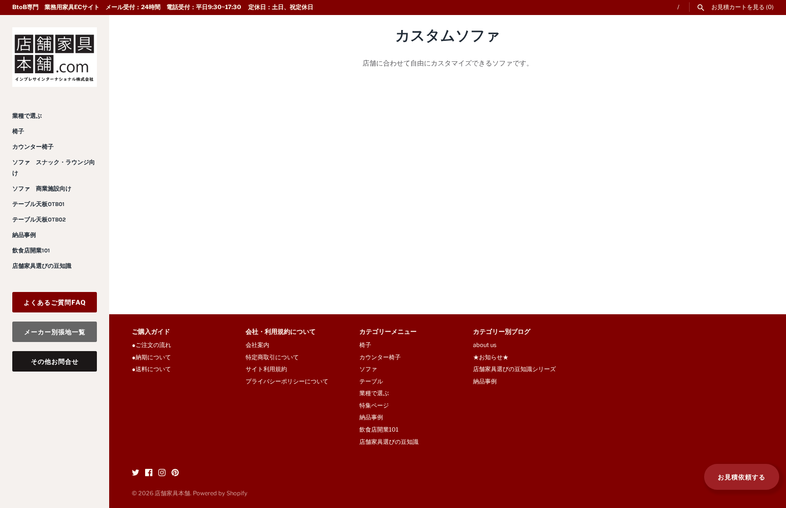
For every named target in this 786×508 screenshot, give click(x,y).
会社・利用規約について (281, 332)
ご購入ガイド (151, 332)
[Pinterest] (175, 473)
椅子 (18, 131)
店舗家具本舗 (172, 493)
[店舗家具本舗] (54, 57)
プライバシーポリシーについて (287, 381)
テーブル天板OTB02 (39, 219)
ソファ (368, 369)
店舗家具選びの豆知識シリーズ (514, 369)
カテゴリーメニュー (388, 332)
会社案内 (257, 345)
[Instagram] (162, 473)
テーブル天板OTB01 (38, 204)
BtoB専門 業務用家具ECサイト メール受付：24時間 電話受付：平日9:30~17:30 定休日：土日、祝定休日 (162, 7)
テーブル (371, 381)
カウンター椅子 (33, 146)
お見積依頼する (742, 477)
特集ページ (374, 405)
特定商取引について (272, 357)
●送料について (151, 369)
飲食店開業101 (31, 250)
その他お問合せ (55, 361)
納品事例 (24, 234)
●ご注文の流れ (154, 345)
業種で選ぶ (27, 115)
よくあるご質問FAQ (55, 302)
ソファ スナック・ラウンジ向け (53, 167)
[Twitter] (135, 473)
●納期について (151, 357)
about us (485, 345)
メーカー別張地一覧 (55, 332)
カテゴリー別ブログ (501, 332)
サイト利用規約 (266, 369)
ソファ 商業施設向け (41, 188)
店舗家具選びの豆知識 (41, 265)
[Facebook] (148, 473)
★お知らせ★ (491, 357)
